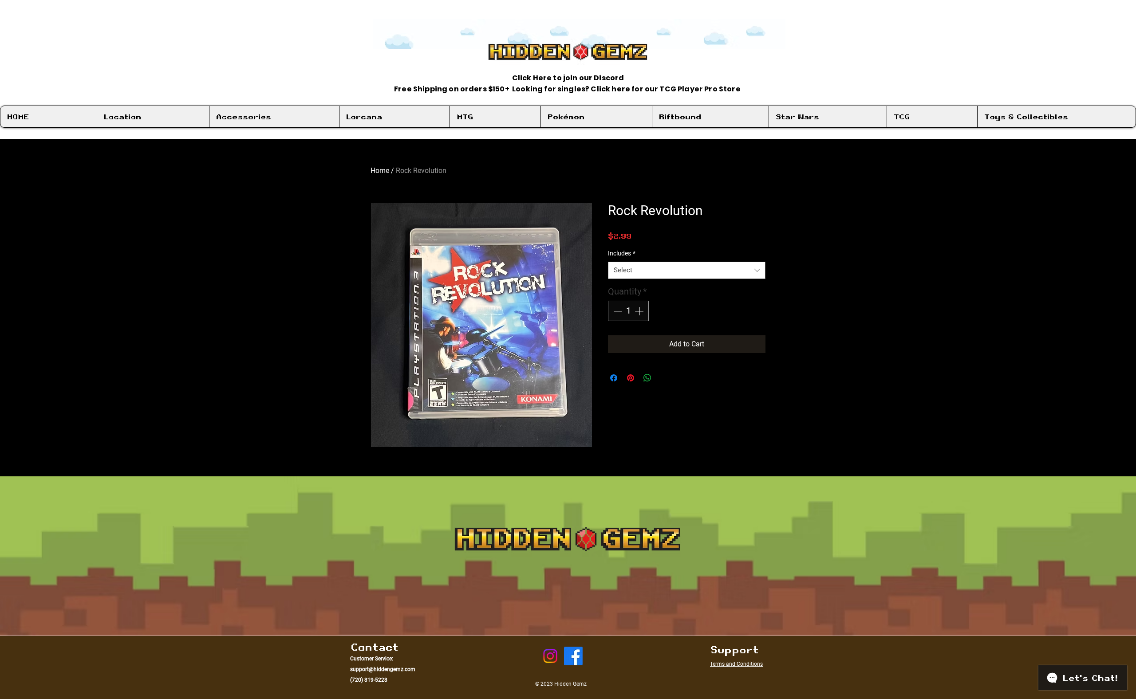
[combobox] (686, 270)
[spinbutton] (628, 311)
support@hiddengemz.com (382, 669)
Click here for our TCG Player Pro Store (666, 89)
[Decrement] (616, 311)
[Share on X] (664, 378)
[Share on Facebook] (613, 378)
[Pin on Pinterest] (630, 378)
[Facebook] (573, 656)
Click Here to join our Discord (568, 78)
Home (380, 170)
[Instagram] (550, 656)
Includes (621, 253)
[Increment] (639, 311)
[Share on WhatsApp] (647, 378)
